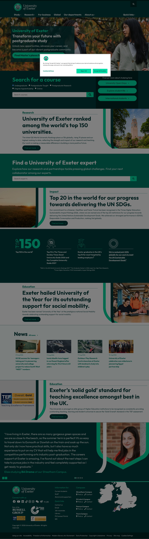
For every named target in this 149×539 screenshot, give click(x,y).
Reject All (84, 71)
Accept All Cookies (100, 71)
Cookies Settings (48, 71)
